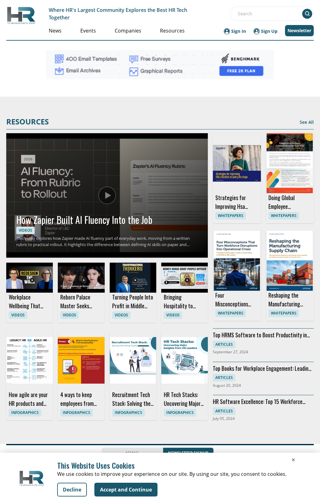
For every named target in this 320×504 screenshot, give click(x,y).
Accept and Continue (126, 489)
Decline (72, 489)
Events (88, 30)
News (55, 30)
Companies (128, 30)
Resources (172, 30)
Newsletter (299, 30)
